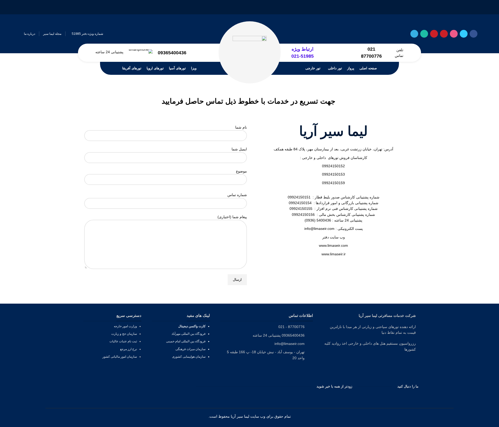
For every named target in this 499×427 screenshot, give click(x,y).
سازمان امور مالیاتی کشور (119, 356)
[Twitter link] (464, 34)
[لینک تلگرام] (414, 34)
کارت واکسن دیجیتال (192, 326)
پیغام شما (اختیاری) (232, 217)
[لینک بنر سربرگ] (249, 7)
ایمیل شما (239, 149)
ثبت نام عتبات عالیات (123, 341)
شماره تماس (237, 195)
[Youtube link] (444, 34)
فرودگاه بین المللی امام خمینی (186, 341)
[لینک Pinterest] (434, 34)
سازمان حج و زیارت (124, 334)
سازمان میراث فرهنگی (190, 349)
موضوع (241, 171)
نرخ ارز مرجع (128, 349)
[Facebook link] (473, 34)
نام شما (241, 127)
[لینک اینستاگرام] (454, 34)
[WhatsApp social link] (424, 34)
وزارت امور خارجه (125, 326)
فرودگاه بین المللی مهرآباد (189, 334)
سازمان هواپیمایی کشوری (189, 356)
